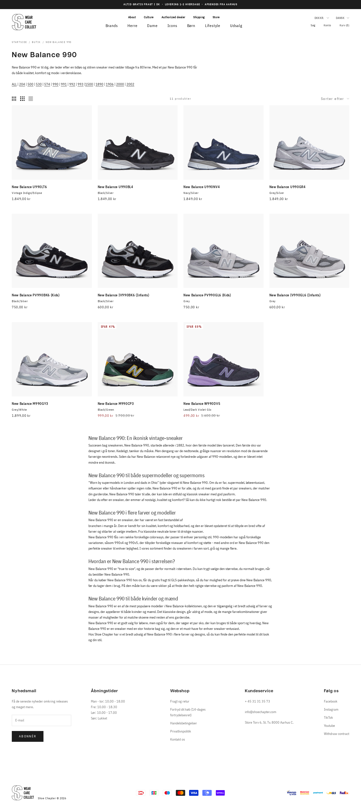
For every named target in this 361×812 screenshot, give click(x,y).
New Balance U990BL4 (115, 187)
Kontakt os (177, 739)
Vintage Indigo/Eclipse (27, 193)
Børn (191, 25)
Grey (186, 301)
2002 (130, 84)
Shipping (199, 17)
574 (47, 84)
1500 (89, 84)
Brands (112, 25)
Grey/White (19, 409)
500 (30, 84)
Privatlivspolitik (180, 731)
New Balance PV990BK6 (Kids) (36, 295)
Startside (19, 42)
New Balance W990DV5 (201, 403)
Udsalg (236, 25)
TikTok (328, 717)
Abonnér (27, 736)
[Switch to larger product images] (14, 98)
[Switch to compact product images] (30, 98)
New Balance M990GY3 (30, 403)
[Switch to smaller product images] (22, 98)
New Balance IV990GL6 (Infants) (295, 295)
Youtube (329, 725)
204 (22, 84)
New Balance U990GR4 (287, 187)
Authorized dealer (173, 17)
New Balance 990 (58, 42)
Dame (152, 25)
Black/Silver (106, 193)
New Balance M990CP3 (116, 403)
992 (72, 84)
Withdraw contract (336, 733)
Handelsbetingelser (183, 723)
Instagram (331, 709)
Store (216, 17)
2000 (120, 84)
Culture (149, 17)
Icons (172, 25)
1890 (99, 84)
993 (80, 84)
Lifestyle (212, 25)
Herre (132, 25)
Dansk (340, 18)
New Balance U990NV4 (201, 187)
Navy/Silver (191, 193)
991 (64, 84)
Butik (36, 42)
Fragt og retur (179, 701)
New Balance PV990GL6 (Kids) (207, 295)
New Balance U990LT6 (29, 187)
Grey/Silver (276, 193)
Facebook (330, 701)
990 (55, 84)
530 (39, 84)
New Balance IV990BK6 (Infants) (123, 295)
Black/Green (106, 409)
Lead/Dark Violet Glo (197, 409)
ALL (14, 84)
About (132, 17)
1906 (110, 84)
